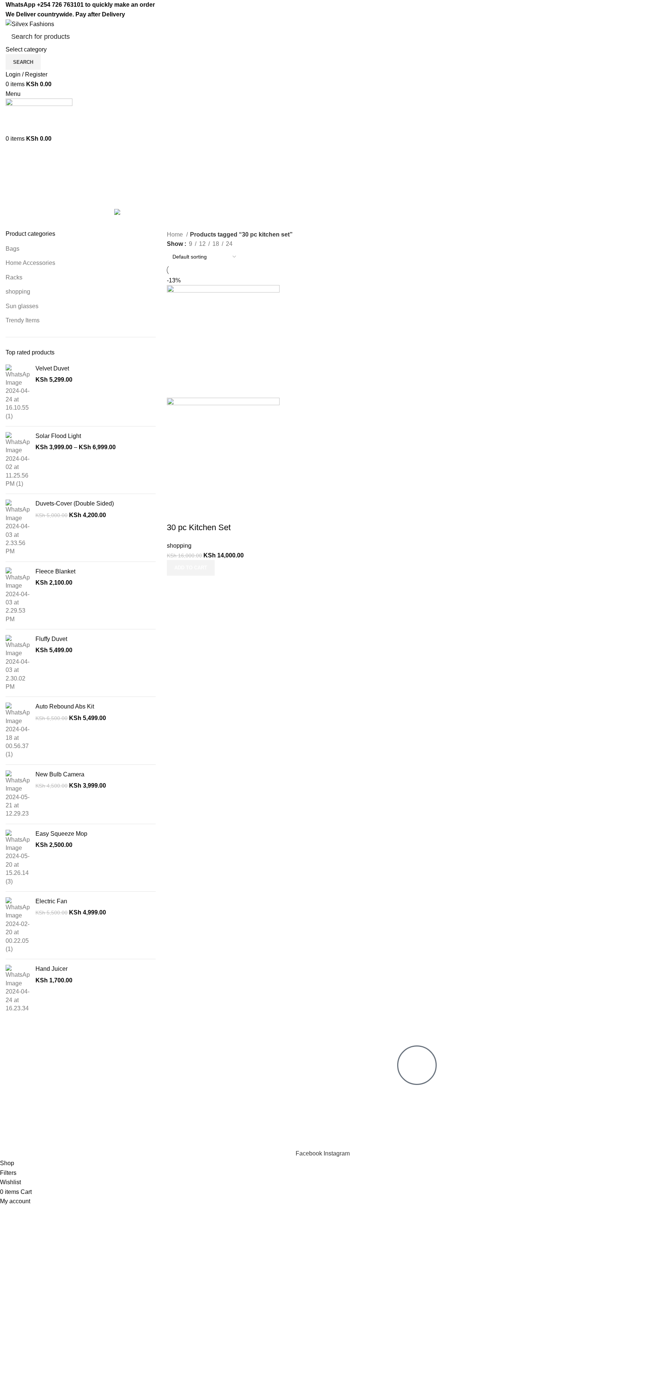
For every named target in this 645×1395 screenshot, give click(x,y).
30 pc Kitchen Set (199, 527)
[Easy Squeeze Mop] (18, 858)
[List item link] (180, 1090)
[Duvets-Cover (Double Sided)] (18, 528)
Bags (12, 248)
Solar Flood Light (58, 436)
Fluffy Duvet (51, 639)
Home (175, 234)
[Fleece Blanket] (18, 595)
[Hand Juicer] (18, 989)
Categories (21, 213)
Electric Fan (51, 901)
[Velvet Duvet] (18, 392)
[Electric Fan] (18, 925)
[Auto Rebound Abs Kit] (18, 731)
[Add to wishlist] (216, 512)
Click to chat (419, 1093)
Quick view (196, 512)
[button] (191, 568)
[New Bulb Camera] (18, 794)
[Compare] (176, 512)
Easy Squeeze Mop (61, 834)
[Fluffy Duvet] (18, 663)
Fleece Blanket (55, 571)
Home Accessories (30, 263)
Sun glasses (22, 306)
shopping (18, 291)
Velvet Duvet (52, 368)
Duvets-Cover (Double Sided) (74, 503)
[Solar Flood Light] (18, 460)
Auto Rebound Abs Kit (64, 706)
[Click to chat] (417, 1065)
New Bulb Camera (59, 774)
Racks (14, 277)
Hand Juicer (51, 969)
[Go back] (15, 172)
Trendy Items (23, 320)
